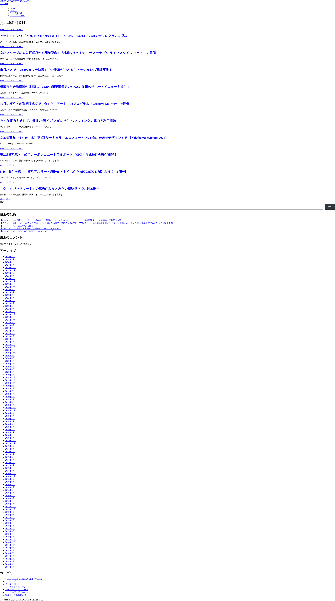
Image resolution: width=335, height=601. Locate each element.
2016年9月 (10, 482)
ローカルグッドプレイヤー (17, 592)
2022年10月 (10, 287)
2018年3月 (10, 432)
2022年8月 (10, 292)
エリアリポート (12, 581)
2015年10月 (10, 512)
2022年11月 (10, 284)
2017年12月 (10, 441)
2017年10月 (10, 446)
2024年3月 (10, 259)
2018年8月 (10, 419)
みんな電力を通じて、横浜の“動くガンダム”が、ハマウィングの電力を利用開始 (58, 120)
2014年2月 (10, 567)
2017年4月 (10, 462)
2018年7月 (10, 421)
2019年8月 (10, 388)
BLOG (13, 8)
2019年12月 (10, 377)
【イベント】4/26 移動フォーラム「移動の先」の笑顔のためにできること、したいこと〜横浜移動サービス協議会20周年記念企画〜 (62, 220)
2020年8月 (10, 358)
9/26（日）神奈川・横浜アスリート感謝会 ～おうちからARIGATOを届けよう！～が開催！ (65, 171)
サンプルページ (17, 15)
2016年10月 (10, 479)
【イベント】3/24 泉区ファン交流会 (17, 226)
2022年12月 (10, 281)
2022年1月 (10, 311)
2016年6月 (10, 490)
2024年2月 (10, 262)
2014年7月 (10, 553)
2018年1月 (10, 438)
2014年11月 (10, 542)
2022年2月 (10, 309)
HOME (13, 11)
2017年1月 (10, 471)
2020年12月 (10, 347)
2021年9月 (10, 322)
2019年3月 (10, 402)
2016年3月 (10, 498)
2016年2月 (10, 501)
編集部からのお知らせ (15, 595)
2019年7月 (10, 391)
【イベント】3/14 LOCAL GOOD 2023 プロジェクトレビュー (28, 231)
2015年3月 (10, 531)
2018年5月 (10, 427)
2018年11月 (10, 410)
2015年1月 (10, 537)
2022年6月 (10, 298)
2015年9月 (10, 515)
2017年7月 (10, 454)
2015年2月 (10, 534)
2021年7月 (10, 328)
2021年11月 (10, 317)
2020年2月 (10, 372)
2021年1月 (10, 344)
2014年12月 (10, 539)
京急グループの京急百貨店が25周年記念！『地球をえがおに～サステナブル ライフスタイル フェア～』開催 (78, 53)
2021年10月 (10, 320)
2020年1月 (10, 375)
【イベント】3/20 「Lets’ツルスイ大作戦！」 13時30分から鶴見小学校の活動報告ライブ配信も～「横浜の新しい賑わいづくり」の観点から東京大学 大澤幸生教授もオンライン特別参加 (86, 223)
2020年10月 (10, 353)
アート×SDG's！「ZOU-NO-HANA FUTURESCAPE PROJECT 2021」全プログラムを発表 (63, 36)
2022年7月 (10, 295)
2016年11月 (10, 476)
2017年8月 (10, 451)
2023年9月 (10, 276)
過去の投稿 (5, 199)
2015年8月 (10, 517)
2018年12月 (10, 408)
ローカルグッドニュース (11, 30)
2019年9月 (10, 386)
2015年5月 (10, 526)
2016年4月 (10, 495)
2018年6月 (10, 424)
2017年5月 (10, 460)
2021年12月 (10, 314)
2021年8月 (10, 325)
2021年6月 (10, 331)
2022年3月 (10, 306)
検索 (2, 202)
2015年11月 (10, 509)
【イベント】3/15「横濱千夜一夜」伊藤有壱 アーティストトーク (30, 228)
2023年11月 (10, 270)
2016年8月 (10, 484)
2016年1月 (10, 504)
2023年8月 (10, 278)
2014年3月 (10, 564)
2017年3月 (10, 465)
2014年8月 (10, 550)
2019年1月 (10, 405)
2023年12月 (10, 268)
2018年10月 (10, 413)
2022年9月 (10, 289)
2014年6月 (10, 556)
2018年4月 (10, 430)
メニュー (4, 3)
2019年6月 (10, 394)
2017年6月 (10, 457)
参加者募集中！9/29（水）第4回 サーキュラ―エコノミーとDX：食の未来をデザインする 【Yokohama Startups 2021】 (84, 137)
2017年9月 (10, 449)
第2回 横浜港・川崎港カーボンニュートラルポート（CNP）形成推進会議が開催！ (58, 154)
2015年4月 (10, 528)
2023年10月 (10, 273)
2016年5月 (10, 493)
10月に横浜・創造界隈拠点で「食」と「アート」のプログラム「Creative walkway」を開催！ (66, 103)
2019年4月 (10, 399)
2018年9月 (10, 416)
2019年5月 (10, 397)
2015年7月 (10, 520)
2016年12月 (10, 473)
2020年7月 (10, 361)
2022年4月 (10, 303)
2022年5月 (10, 300)
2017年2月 (10, 468)
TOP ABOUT (16, 13)
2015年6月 (10, 523)
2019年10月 (10, 383)
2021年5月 (10, 333)
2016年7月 (10, 487)
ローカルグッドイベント (16, 587)
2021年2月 (10, 342)
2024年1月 (10, 265)
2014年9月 (10, 548)
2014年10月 (10, 545)
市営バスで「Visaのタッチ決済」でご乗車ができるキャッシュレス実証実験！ (56, 69)
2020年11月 (10, 350)
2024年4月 (10, 257)
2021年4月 (10, 336)
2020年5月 (10, 364)
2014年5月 (10, 559)
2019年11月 (10, 380)
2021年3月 (10, 339)
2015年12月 (10, 506)
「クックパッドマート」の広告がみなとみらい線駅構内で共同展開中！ (51, 188)
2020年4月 (10, 366)
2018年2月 (10, 435)
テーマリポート (12, 584)
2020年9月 (10, 355)
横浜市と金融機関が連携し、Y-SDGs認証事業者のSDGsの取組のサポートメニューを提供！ (65, 86)
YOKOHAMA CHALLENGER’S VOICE (23, 579)
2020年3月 (10, 369)
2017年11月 (10, 443)
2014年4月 (10, 561)
